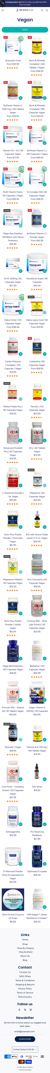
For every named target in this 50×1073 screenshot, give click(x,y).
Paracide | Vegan (13, 747)
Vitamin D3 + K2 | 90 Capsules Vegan (13, 152)
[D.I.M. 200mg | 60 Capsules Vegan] (13, 263)
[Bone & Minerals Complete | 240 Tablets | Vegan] (37, 45)
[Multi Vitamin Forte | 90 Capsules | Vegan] (13, 177)
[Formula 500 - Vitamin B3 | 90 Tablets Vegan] (13, 692)
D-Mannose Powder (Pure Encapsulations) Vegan (13, 875)
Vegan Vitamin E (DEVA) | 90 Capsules (37, 709)
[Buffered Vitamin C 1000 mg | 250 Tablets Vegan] (13, 90)
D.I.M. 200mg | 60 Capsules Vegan (13, 280)
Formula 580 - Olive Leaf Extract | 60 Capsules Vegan (37, 624)
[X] (25, 1009)
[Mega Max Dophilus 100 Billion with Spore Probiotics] (13, 218)
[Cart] (47, 10)
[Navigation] (2, 10)
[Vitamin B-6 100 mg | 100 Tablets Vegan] (37, 732)
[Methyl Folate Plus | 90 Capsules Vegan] (13, 391)
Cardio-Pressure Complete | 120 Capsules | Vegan (13, 365)
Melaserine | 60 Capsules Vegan (37, 495)
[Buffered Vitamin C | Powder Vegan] (37, 218)
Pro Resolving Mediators (37, 833)
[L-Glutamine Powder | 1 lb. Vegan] (13, 478)
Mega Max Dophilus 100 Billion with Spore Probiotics (13, 237)
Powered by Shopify (25, 1070)
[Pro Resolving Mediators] (37, 817)
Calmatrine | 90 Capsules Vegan (37, 363)
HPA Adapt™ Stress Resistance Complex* (37, 916)
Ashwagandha (13, 831)
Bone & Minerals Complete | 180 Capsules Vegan (37, 109)
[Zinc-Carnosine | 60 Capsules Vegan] (37, 564)
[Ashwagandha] (13, 817)
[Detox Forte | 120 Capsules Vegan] (13, 305)
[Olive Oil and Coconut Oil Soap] (13, 899)
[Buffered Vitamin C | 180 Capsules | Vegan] (37, 135)
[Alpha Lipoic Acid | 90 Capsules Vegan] (37, 305)
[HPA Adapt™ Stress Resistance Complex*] (37, 899)
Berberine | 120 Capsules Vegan (37, 668)
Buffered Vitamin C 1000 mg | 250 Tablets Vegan (13, 109)
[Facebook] (19, 1009)
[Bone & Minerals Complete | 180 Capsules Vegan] (37, 90)
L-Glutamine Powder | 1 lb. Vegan (13, 495)
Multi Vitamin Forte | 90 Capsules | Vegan (13, 194)
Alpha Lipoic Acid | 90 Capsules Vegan (37, 322)
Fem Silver (37, 786)
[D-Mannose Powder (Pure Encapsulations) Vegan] (13, 856)
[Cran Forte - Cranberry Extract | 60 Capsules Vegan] (13, 772)
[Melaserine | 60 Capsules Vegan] (37, 478)
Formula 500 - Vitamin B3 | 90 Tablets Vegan (13, 709)
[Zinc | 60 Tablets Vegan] (37, 433)
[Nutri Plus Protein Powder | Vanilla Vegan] (13, 606)
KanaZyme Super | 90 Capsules (37, 280)
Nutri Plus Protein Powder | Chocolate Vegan (13, 538)
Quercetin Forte (13, 60)
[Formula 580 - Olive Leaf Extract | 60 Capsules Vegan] (37, 606)
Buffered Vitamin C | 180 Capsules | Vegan (37, 152)
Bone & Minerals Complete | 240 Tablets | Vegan (37, 64)
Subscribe (25, 1039)
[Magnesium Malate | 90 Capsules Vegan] (13, 564)
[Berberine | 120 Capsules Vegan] (37, 651)
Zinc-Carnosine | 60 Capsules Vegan (37, 581)
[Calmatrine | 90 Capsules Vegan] (37, 346)
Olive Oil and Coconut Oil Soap (13, 916)
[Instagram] (30, 1009)
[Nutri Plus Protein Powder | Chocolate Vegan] (13, 519)
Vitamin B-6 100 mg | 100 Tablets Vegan (37, 749)
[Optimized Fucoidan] (37, 856)
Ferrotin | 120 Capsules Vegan (37, 408)
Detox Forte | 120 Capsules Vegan (13, 322)
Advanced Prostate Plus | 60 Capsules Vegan (12, 451)
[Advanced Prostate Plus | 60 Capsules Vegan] (13, 433)
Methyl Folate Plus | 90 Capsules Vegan (13, 408)
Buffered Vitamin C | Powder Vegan (37, 235)
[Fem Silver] (37, 772)
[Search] (42, 10)
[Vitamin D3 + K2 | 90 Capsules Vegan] (13, 135)
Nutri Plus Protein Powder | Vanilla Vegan (13, 624)
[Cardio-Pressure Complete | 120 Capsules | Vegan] (13, 346)
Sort (25, 29)
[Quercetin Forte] (13, 45)
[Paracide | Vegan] (13, 732)
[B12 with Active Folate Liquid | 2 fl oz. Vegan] (37, 519)
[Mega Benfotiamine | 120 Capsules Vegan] (13, 651)
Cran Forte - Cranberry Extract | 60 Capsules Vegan (13, 790)
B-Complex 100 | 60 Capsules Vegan (37, 194)
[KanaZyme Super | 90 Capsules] (37, 263)
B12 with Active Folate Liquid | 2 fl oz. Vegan (37, 536)
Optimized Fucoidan (37, 871)
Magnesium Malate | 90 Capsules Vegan (13, 581)
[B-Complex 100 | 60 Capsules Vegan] (37, 177)
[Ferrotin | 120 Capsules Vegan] (37, 391)
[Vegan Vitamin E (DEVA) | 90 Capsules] (37, 692)
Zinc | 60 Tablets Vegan (37, 450)
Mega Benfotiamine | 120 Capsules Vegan (13, 668)
